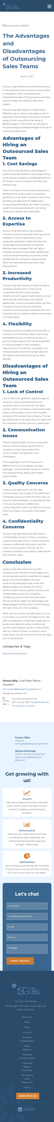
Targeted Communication (27, 1056)
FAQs (27, 1022)
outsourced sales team (29, 613)
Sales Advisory (27, 1048)
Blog (27, 1027)
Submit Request (20, 961)
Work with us (27, 1096)
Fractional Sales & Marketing (27, 1066)
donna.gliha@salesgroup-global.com (22, 689)
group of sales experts (14, 341)
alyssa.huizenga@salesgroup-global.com (28, 758)
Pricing (27, 1087)
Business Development (15, 653)
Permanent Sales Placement (27, 1079)
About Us (27, 1017)
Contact (27, 1032)
